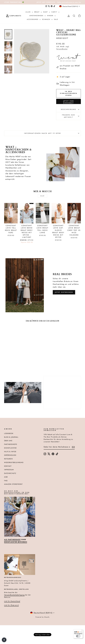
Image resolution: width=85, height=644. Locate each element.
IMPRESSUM (9, 470)
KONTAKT (8, 466)
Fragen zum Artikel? (68, 116)
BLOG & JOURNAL (11, 437)
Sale (56, 19)
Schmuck (46, 19)
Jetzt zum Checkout (68, 102)
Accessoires (33, 19)
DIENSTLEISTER (10, 448)
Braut (37, 12)
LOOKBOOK (8, 433)
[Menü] (81, 630)
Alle (42, 196)
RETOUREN (8, 459)
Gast (45, 12)
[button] (4, 639)
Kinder (50, 16)
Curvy (55, 12)
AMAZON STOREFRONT (13, 484)
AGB (6, 477)
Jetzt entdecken (64, 292)
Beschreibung (68, 109)
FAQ (5, 481)
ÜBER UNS (8, 441)
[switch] (78, 636)
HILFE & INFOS (10, 452)
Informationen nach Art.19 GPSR (42, 133)
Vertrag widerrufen (42, 635)
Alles (28, 12)
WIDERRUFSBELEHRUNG (14, 462)
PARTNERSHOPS (10, 444)
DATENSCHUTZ (10, 473)
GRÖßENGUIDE (10, 455)
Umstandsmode (36, 16)
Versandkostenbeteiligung (14, 595)
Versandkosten (62, 49)
